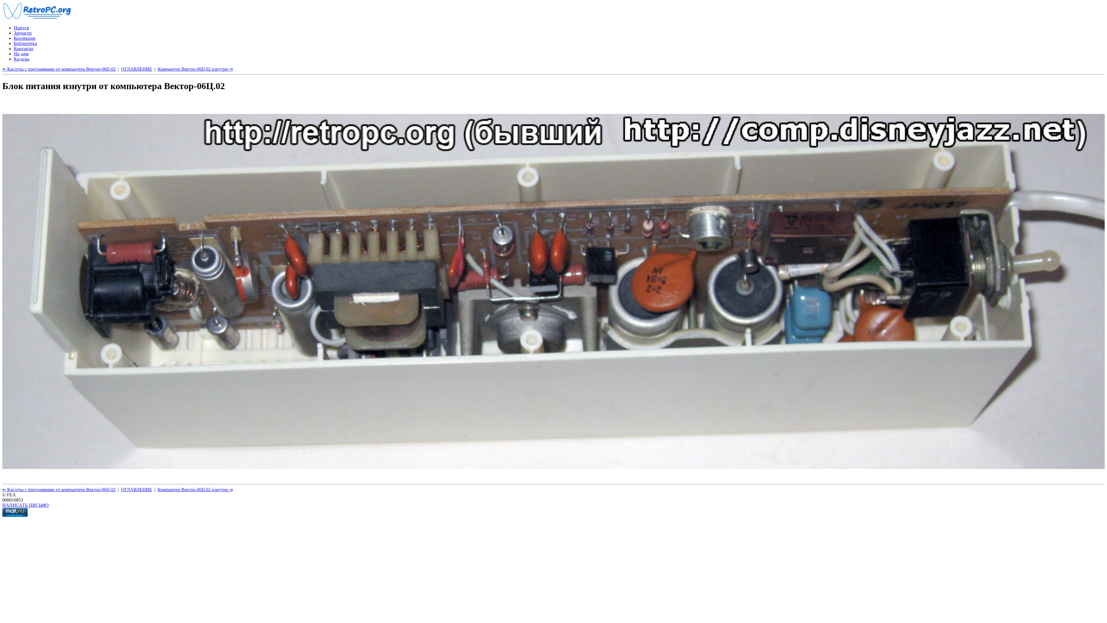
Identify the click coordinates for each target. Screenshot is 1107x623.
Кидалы (21, 59)
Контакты (23, 48)
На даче (21, 53)
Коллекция (24, 38)
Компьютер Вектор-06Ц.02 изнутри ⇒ (195, 69)
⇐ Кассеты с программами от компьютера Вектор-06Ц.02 (59, 69)
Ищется (21, 27)
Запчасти (23, 33)
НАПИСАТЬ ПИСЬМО (25, 505)
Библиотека (25, 43)
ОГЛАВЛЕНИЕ (136, 69)
